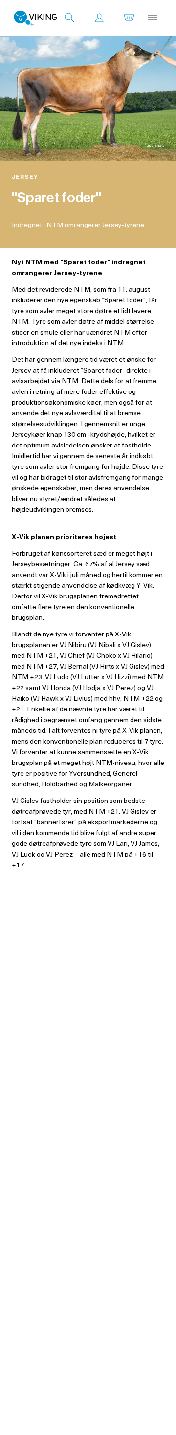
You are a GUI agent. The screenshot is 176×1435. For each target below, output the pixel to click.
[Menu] (152, 18)
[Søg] (69, 18)
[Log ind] (99, 18)
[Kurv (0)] (129, 18)
